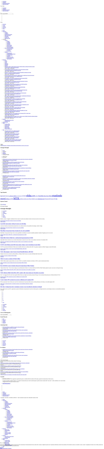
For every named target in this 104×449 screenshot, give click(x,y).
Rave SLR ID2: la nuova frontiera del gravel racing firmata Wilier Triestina (17, 265)
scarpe (36, 198)
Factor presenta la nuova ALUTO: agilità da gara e (13, 76)
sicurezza (40, 198)
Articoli (4, 152)
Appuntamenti (5, 171)
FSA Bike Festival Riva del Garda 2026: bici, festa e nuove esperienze (12, 368)
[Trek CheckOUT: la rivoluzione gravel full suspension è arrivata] (16, 81)
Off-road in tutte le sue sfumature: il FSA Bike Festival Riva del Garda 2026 (13, 374)
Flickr (4, 28)
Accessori (2, 284)
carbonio (11, 195)
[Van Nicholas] (3, 204)
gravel (3, 198)
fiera (45, 195)
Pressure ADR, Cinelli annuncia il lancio (12, 67)
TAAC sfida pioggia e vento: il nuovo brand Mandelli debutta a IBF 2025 (16, 251)
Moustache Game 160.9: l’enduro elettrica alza (13, 108)
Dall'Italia (4, 153)
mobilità (11, 198)
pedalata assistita (23, 198)
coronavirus (19, 195)
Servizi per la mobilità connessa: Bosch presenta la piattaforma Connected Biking (14, 371)
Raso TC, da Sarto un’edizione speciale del (12, 73)
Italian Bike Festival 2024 (9, 436)
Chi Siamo (4, 1)
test (44, 198)
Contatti (6, 401)
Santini (33, 198)
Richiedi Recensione (6, 3)
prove (28, 198)
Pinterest (4, 345)
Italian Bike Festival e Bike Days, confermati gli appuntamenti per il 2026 (16, 237)
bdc (1, 195)
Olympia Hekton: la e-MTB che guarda (13, 163)
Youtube (4, 26)
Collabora (4, 2)
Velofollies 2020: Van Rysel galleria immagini (12, 140)
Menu (2, 144)
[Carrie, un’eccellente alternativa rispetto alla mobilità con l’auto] (16, 110)
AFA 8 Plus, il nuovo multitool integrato (9, 188)
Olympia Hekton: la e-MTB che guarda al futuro (13, 102)
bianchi (4, 195)
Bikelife (6, 420)
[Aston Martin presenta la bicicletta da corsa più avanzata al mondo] (16, 69)
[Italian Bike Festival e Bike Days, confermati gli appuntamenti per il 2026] (13, 234)
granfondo (57, 195)
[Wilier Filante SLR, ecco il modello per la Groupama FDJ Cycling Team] (17, 113)
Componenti (9, 419)
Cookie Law (7, 406)
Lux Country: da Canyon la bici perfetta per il (12, 93)
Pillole (1, 270)
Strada (6, 60)
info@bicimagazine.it (6, 383)
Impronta (9, 448)
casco (15, 196)
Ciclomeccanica (9, 423)
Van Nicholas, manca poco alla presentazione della (13, 90)
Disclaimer (6, 405)
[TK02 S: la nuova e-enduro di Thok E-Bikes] (8, 255)
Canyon (7, 195)
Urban (6, 62)
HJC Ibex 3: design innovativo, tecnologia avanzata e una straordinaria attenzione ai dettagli (21, 286)
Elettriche (6, 64)
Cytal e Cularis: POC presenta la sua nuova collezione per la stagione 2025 (17, 279)
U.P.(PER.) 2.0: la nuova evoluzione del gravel (13, 79)
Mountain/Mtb (7, 430)
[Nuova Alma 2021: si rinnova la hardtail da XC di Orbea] (15, 98)
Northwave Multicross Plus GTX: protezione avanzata (12, 185)
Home (4, 150)
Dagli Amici (7, 442)
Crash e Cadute (7, 441)
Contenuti (4, 408)
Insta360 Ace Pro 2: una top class (8, 176)
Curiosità (8, 424)
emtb (33, 196)
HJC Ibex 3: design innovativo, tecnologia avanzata (11, 179)
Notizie (4, 160)
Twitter (4, 25)
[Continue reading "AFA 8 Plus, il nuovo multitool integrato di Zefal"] (11, 187)
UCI (55, 198)
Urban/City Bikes (8, 432)
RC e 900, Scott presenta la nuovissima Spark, (13, 96)
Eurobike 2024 (7, 437)
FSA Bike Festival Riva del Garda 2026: (9, 330)
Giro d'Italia (49, 196)
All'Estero (8, 413)
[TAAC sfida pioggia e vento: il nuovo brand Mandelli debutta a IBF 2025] (13, 248)
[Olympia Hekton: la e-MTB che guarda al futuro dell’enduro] (15, 101)
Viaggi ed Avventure (10, 426)
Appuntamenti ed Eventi (11, 422)
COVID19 (24, 195)
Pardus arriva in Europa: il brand (10, 160)
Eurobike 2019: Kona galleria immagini (11, 134)
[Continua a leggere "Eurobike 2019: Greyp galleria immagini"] (12, 130)
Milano (8, 198)
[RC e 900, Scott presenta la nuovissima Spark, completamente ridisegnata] (18, 95)
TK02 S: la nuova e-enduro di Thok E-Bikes (10, 258)
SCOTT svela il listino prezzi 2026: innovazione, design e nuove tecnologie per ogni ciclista (20, 244)
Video (4, 439)
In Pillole (8, 411)
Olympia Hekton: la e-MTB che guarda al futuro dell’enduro (10, 365)
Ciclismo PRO (7, 440)
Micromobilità (9, 427)
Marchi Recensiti (5, 4)
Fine (3, 302)
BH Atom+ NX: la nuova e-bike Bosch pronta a (13, 105)
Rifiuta (2, 447)
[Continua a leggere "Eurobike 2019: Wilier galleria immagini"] (12, 136)
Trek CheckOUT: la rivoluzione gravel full (12, 82)
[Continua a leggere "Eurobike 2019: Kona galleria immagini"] (12, 133)
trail (49, 198)
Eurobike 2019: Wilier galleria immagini (11, 137)
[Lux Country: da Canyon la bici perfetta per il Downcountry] (15, 92)
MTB (16, 198)
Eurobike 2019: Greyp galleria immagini (12, 131)
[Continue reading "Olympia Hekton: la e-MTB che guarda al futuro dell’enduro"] (13, 162)
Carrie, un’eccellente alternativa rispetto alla (12, 111)
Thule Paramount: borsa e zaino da (8, 182)
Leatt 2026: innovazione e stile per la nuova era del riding (13, 223)
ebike (29, 195)
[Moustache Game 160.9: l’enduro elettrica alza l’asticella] (15, 107)
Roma (30, 198)
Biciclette (4, 428)
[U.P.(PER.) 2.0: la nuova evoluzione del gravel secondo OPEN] (16, 78)
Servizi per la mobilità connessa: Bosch (12, 168)
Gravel (6, 61)
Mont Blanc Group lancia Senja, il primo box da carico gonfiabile (15, 230)
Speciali (6, 65)
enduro (36, 195)
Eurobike (41, 196)
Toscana (46, 198)
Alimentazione (9, 421)
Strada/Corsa (7, 429)
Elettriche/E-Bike (8, 433)
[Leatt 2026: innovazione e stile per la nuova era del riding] (10, 220)
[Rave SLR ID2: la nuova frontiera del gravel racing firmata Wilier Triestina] (13, 262)
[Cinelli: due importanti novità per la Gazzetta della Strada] (15, 87)
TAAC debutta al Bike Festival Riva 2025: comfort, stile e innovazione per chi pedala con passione (22, 272)
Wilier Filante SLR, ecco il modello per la (12, 114)
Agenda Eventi (5, 438)
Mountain (6, 63)
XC (56, 198)
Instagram (4, 27)
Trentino (52, 198)
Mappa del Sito (7, 407)
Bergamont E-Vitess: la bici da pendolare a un (12, 85)
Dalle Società (9, 415)
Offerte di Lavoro (10, 425)
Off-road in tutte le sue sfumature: (13, 171)
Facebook (4, 24)
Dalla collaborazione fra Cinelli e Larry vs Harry (13, 117)
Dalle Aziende (2, 221)
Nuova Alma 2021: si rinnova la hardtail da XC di (13, 99)
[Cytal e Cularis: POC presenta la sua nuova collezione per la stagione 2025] (13, 276)
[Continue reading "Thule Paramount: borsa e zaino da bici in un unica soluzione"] (13, 181)
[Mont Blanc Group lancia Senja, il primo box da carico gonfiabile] (12, 227)
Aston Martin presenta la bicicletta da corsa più (13, 70)
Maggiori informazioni (4, 448)
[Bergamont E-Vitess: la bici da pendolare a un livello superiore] (16, 84)
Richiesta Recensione (8, 403)
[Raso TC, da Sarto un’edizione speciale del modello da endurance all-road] (18, 72)
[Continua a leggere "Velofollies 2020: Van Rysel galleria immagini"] (13, 139)
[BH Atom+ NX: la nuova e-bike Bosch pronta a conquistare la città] (17, 104)
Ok (0, 447)
